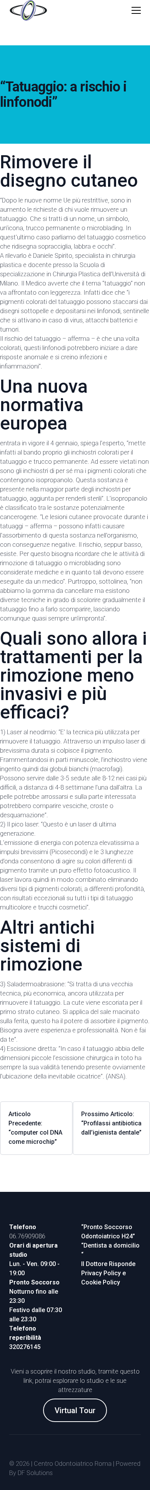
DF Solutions (35, 1473)
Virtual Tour (75, 1410)
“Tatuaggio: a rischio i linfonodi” (63, 94)
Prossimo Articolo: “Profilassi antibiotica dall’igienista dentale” (111, 1123)
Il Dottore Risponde (108, 1264)
